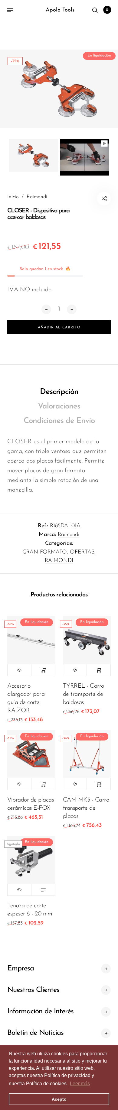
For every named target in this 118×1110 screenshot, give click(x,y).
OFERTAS (82, 552)
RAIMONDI (59, 560)
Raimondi (68, 534)
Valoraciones (59, 406)
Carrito (107, 10)
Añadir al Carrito (43, 670)
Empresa (20, 968)
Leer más (43, 890)
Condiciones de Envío (59, 421)
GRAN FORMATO (44, 552)
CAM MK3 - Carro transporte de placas (86, 808)
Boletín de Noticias (35, 1033)
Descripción (59, 392)
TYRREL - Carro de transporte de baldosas (83, 694)
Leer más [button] (80, 1083)
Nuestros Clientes (33, 990)
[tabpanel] (59, 89)
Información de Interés (40, 1011)
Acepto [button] (59, 1099)
